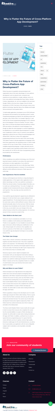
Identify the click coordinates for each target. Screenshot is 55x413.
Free (42, 74)
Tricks (42, 70)
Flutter (4, 388)
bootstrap (43, 81)
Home (25, 26)
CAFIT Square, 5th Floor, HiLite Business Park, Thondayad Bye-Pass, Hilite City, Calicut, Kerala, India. (41, 394)
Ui (47, 70)
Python (5, 385)
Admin (15, 75)
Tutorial (43, 85)
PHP (4, 393)
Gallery (30, 367)
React (4, 396)
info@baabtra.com (36, 389)
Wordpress (44, 78)
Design (42, 52)
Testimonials (32, 364)
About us (31, 358)
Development (44, 55)
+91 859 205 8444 (36, 385)
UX (41, 59)
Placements (32, 361)
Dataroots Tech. (33, 410)
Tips (42, 67)
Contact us (31, 370)
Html (42, 89)
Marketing (43, 63)
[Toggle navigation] (51, 3)
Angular (5, 390)
